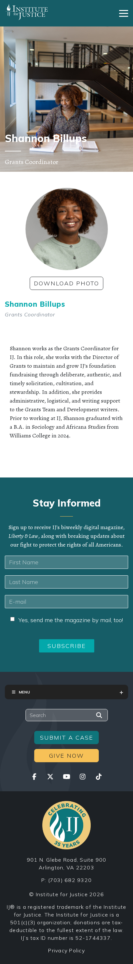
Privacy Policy (66, 950)
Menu (24, 692)
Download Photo (66, 283)
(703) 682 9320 (70, 880)
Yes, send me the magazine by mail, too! (70, 620)
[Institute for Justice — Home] (26, 12)
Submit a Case (66, 737)
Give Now (66, 755)
